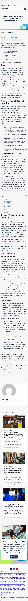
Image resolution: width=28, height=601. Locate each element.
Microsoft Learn (20, 586)
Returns (14, 575)
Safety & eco (15, 598)
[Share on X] (10, 32)
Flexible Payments (18, 577)
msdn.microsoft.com (13, 139)
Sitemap (12, 597)
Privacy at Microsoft (14, 591)
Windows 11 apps (11, 574)
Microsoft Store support (8, 575)
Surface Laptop (8, 571)
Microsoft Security (9, 584)
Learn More (14, 556)
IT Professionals (5, 39)
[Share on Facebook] (8, 32)
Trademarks (11, 598)
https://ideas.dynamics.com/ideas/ (11, 372)
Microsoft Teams (13, 585)
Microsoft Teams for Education (19, 578)
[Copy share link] (5, 32)
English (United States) (4, 593)
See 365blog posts (6, 402)
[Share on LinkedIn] (12, 32)
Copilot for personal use (18, 573)
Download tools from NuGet (19, 131)
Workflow (5, 210)
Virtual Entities (6, 207)
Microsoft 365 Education (5, 580)
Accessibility (6, 592)
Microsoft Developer (13, 586)
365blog (5, 25)
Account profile (18, 574)
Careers (20, 589)
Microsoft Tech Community (15, 588)
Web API (5, 209)
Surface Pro (2, 571)
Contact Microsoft (17, 597)
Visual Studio (16, 589)
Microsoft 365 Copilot (21, 585)
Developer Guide (18, 92)
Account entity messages (12, 315)
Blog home (4, 5)
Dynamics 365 (16, 584)
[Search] (25, 9)
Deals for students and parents (17, 581)
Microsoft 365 (21, 584)
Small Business (3, 586)
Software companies (9, 589)
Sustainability (11, 592)
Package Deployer (7, 206)
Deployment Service (8, 201)
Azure (7, 586)
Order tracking (19, 575)
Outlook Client (6, 205)
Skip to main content (4, 0)
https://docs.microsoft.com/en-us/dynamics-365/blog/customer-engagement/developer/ (13, 51)
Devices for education (8, 578)
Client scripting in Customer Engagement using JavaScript (13, 241)
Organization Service (8, 203)
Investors (20, 591)
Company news (7, 591)
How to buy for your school (15, 580)
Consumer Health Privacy (5, 597)
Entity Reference (18, 288)
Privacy (23, 597)
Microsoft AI (2, 584)
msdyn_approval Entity (9, 346)
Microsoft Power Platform (5, 585)
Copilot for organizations (8, 573)
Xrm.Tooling (6, 212)
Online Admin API (7, 202)
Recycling (21, 598)
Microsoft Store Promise (10, 577)
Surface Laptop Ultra (15, 571)
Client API (6, 199)
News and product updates (16, 39)
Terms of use (5, 598)
